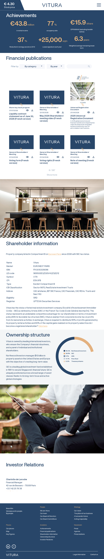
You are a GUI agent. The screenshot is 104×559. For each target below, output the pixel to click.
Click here (43, 326)
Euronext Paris (54, 254)
